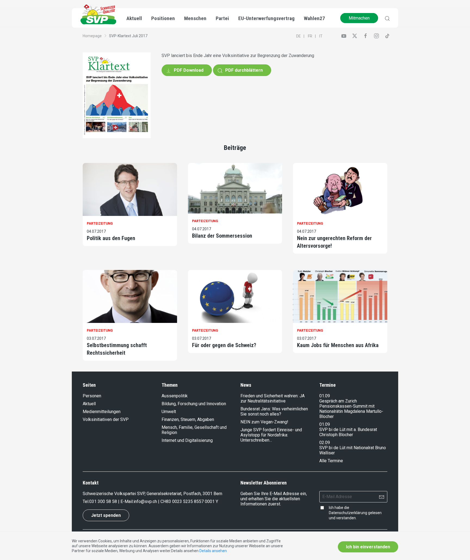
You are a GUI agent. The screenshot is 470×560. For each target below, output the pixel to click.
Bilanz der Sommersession (222, 235)
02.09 (324, 442)
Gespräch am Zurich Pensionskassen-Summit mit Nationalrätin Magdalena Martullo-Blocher (351, 408)
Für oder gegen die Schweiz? (224, 345)
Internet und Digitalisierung (187, 440)
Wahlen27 (314, 18)
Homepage (92, 36)
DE (298, 36)
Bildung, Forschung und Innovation (194, 403)
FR (310, 36)
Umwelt (169, 411)
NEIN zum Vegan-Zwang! (264, 421)
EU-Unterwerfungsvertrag (266, 18)
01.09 (324, 395)
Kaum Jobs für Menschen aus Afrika (338, 345)
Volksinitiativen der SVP (106, 419)
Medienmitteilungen (101, 411)
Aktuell (89, 403)
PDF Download (188, 70)
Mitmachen (359, 18)
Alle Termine (331, 460)
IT (321, 36)
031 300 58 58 (103, 501)
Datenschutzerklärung (348, 513)
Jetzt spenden (106, 515)
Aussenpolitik (175, 395)
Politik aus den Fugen (111, 238)
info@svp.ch (145, 501)
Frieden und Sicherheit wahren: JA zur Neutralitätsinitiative (272, 398)
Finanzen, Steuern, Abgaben (188, 419)
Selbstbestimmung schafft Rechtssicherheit (117, 349)
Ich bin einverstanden (368, 546)
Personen (92, 395)
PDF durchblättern (243, 70)
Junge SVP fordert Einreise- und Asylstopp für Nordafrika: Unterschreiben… (271, 435)
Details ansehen (213, 551)
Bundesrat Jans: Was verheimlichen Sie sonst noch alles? (274, 411)
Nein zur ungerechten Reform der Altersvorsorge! (334, 242)
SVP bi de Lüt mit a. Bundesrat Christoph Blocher (348, 432)
